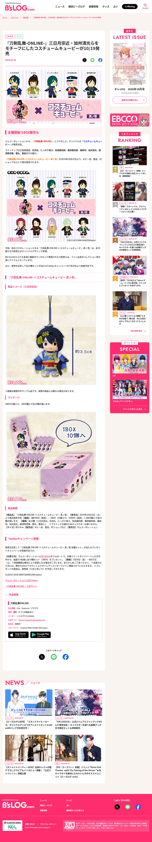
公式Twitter (45, 556)
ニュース (60, 6)
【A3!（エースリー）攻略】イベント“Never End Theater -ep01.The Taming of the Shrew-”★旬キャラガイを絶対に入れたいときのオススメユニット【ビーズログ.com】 (78, 772)
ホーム (5, 17)
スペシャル (14, 17)
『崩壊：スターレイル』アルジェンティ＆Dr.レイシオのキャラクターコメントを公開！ (133, 209)
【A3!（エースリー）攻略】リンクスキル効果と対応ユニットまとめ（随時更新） (132, 173)
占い (115, 6)
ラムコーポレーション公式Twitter (21, 580)
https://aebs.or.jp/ (107, 828)
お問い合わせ (30, 824)
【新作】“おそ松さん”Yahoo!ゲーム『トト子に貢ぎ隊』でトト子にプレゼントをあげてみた (132, 283)
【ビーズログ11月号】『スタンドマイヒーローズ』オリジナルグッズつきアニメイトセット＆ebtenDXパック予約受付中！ (28, 724)
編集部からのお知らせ (75, 810)
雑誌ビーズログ (76, 6)
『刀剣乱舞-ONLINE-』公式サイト (21, 586)
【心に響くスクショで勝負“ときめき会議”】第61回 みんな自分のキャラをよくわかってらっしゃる (132, 320)
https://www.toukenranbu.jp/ (32, 620)
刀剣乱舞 (25, 17)
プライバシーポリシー (48, 824)
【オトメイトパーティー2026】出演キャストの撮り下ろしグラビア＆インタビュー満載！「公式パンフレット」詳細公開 (28, 770)
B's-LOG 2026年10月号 (130, 89)
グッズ (105, 6)
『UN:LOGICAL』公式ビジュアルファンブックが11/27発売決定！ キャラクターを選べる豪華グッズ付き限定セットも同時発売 (78, 724)
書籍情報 (93, 6)
